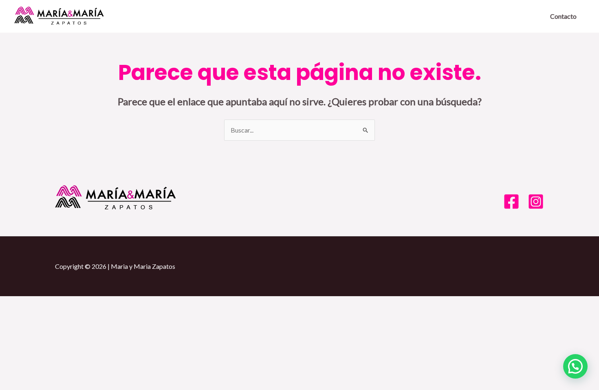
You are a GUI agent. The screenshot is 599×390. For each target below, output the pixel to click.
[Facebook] (511, 201)
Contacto (563, 16)
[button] (575, 366)
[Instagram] (536, 201)
